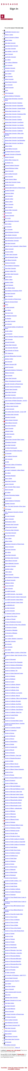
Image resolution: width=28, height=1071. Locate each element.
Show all (17, 1047)
